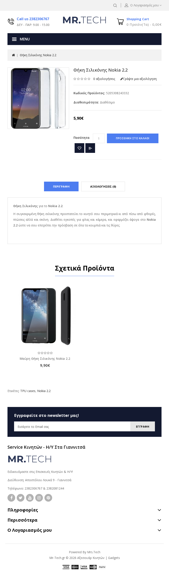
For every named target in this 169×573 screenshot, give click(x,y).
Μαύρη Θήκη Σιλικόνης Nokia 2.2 (45, 358)
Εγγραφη (142, 426)
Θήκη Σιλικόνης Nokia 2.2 (38, 55)
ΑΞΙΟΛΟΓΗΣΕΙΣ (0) (103, 186)
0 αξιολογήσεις (104, 79)
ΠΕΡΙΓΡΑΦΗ (61, 186)
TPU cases (27, 391)
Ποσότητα (81, 138)
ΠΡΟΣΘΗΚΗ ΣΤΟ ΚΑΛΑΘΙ (132, 138)
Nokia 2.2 (44, 391)
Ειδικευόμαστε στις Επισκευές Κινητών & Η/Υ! (40, 472)
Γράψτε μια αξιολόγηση (140, 79)
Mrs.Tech (93, 552)
